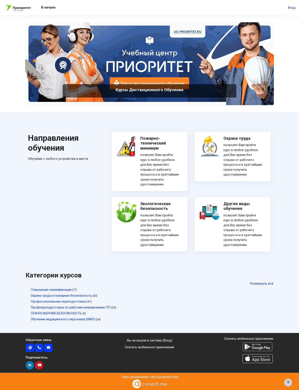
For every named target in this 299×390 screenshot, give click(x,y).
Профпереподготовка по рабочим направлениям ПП (71, 307)
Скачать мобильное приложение (149, 347)
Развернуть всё (261, 284)
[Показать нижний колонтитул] (288, 383)
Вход (291, 8)
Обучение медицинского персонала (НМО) (63, 319)
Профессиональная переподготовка (58, 301)
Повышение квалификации (51, 290)
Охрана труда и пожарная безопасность (61, 296)
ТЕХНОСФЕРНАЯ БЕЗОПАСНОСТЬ (56, 313)
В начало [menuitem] (48, 7)
